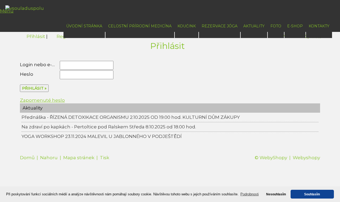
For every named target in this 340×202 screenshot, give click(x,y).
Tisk (104, 157)
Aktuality (254, 26)
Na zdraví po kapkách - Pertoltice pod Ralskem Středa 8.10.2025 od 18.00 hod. (109, 126)
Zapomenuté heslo (42, 100)
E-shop (295, 26)
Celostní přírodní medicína (140, 26)
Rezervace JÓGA (219, 26)
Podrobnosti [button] (249, 194)
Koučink (186, 26)
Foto (275, 26)
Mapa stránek (78, 157)
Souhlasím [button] (312, 194)
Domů (27, 157)
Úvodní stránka (84, 26)
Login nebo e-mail (41, 64)
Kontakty (319, 26)
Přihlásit (36, 36)
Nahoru (49, 157)
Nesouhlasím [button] (276, 194)
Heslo (26, 74)
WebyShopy (273, 157)
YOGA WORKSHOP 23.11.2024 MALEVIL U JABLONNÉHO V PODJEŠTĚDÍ (102, 136)
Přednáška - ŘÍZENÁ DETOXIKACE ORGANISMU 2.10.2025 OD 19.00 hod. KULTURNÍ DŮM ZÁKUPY (131, 117)
